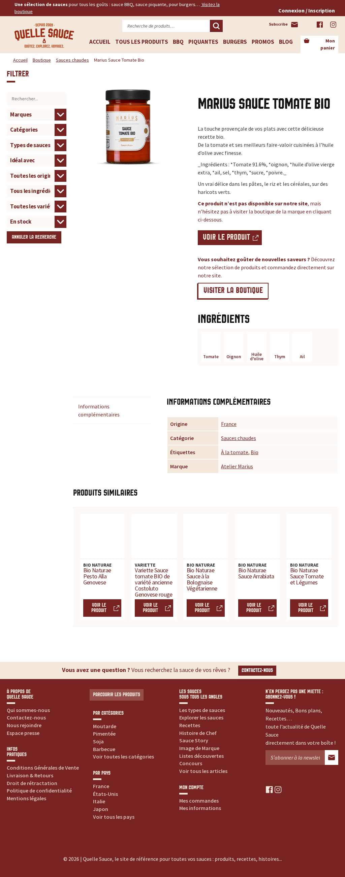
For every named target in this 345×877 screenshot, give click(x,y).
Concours (190, 763)
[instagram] (278, 789)
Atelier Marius (237, 466)
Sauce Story (193, 740)
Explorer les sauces (201, 717)
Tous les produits (141, 41)
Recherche (216, 26)
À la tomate (234, 452)
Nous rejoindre (24, 725)
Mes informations (200, 808)
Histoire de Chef (198, 733)
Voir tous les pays (113, 816)
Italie (99, 801)
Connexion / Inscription (306, 10)
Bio (254, 452)
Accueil (100, 41)
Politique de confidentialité (39, 790)
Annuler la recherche (34, 237)
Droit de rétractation (32, 783)
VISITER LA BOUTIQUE (233, 291)
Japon (100, 809)
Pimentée (104, 733)
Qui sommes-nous (28, 710)
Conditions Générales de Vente (43, 767)
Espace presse (23, 733)
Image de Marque (199, 748)
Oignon (233, 357)
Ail (302, 357)
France (229, 423)
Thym (279, 357)
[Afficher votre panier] (306, 41)
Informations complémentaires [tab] (99, 410)
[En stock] (36, 221)
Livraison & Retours (30, 775)
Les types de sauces (202, 710)
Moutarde (104, 726)
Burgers (235, 41)
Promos (263, 41)
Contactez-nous (257, 670)
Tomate (211, 357)
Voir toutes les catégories (123, 756)
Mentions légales (26, 798)
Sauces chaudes (72, 60)
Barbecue (104, 749)
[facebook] (269, 789)
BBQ (178, 41)
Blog (286, 41)
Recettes (189, 725)
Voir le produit (226, 237)
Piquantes (203, 41)
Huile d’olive (256, 356)
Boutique (42, 60)
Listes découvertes (201, 755)
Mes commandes (199, 800)
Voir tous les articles (203, 771)
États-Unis (105, 793)
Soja (98, 741)
